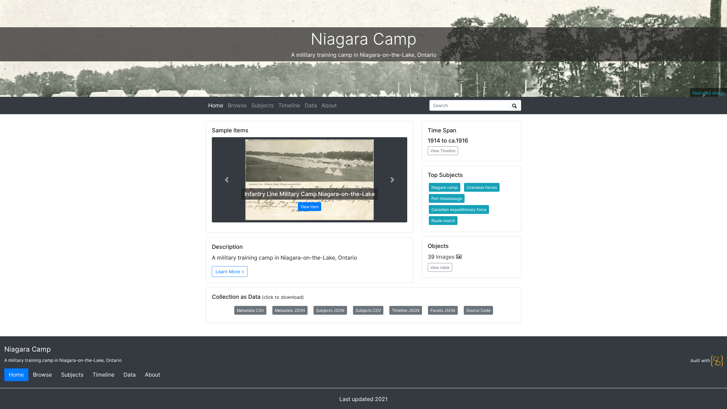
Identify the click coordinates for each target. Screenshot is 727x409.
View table (440, 267)
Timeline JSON (405, 310)
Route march (443, 220)
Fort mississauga (446, 198)
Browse (237, 105)
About (329, 105)
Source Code (478, 310)
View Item (309, 206)
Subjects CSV (368, 310)
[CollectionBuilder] (717, 360)
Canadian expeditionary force (458, 209)
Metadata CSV (250, 310)
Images (446, 256)
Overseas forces (482, 187)
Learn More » (230, 271)
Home (215, 105)
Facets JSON (443, 310)
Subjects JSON (330, 310)
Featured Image (708, 93)
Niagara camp (444, 187)
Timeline (289, 105)
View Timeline (443, 150)
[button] (226, 179)
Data (311, 105)
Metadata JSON (290, 310)
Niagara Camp (27, 349)
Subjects (262, 105)
